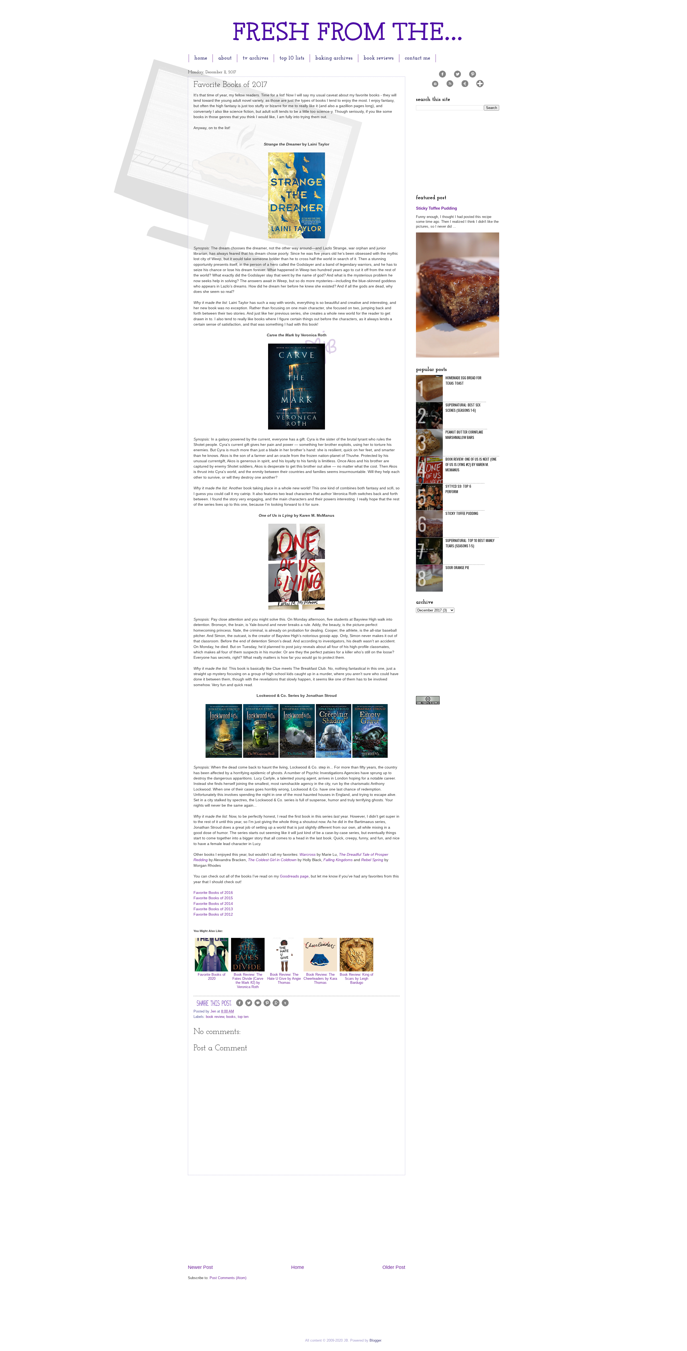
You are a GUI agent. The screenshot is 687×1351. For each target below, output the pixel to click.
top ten (243, 1017)
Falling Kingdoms (338, 860)
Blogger (375, 1340)
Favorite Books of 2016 (213, 893)
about (225, 58)
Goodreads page (294, 876)
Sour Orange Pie (457, 567)
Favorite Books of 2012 (213, 914)
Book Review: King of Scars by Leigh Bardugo (356, 979)
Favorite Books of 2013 (213, 909)
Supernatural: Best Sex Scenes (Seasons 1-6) (462, 407)
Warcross (307, 855)
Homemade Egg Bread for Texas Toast (463, 380)
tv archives (255, 58)
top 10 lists (291, 58)
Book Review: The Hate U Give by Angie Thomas (284, 979)
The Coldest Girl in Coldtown (272, 860)
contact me (417, 58)
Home (297, 1267)
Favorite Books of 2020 (211, 977)
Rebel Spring (372, 860)
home (200, 58)
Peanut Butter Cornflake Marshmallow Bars (464, 434)
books (231, 1017)
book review (215, 1017)
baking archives (334, 58)
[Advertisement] (296, 1219)
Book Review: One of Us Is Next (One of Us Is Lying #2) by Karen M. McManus (470, 464)
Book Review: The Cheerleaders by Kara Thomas (320, 979)
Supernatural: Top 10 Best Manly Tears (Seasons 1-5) (470, 543)
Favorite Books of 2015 (213, 898)
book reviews (379, 58)
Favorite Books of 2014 (213, 904)
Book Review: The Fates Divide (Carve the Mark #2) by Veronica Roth (247, 981)
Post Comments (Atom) (228, 1278)
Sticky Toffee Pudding (436, 208)
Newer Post (200, 1267)
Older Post (393, 1267)
